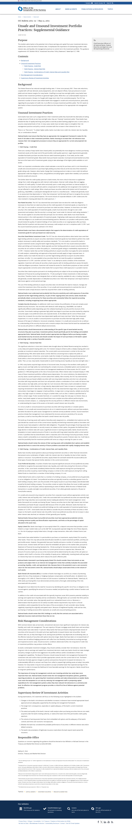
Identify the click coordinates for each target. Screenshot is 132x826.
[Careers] (69, 809)
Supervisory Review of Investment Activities (35, 78)
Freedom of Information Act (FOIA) (60, 821)
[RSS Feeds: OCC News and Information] (112, 822)
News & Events (27, 17)
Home (19, 17)
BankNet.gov (28, 808)
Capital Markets (31, 792)
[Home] (45, 809)
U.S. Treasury (45, 821)
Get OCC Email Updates (73, 823)
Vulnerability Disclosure (52, 823)
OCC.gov (98, 808)
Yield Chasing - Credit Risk (32, 66)
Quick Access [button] (98, 3)
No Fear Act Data (23, 823)
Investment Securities (44, 792)
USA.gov (30, 821)
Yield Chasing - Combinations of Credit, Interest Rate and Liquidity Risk (46, 72)
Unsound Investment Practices (31, 63)
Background (25, 60)
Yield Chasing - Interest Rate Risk (34, 69)
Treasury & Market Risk (60, 792)
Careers (88, 3)
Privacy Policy (22, 821)
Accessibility (37, 821)
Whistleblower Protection (37, 823)
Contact (62, 823)
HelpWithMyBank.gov (54, 808)
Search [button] (109, 3)
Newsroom (36, 17)
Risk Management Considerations (32, 75)
